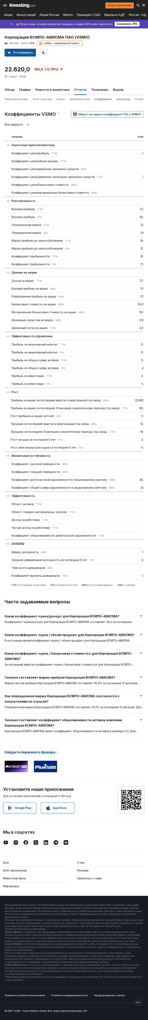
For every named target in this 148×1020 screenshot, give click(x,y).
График (25, 90)
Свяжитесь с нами (89, 878)
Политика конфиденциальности (69, 995)
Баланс (61, 99)
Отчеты (139, 99)
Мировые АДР (114, 15)
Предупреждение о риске (109, 995)
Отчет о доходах (42, 99)
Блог (6, 862)
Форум (118, 90)
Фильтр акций (26, 15)
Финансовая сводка (16, 99)
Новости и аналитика (52, 90)
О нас (81, 862)
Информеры (11, 886)
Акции (8, 15)
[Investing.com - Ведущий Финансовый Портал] (23, 5)
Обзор (10, 90)
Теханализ (99, 90)
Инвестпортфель (14, 878)
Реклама (82, 870)
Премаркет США (88, 15)
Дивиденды (123, 99)
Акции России (49, 15)
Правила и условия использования (25, 995)
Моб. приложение (15, 870)
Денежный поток (80, 99)
